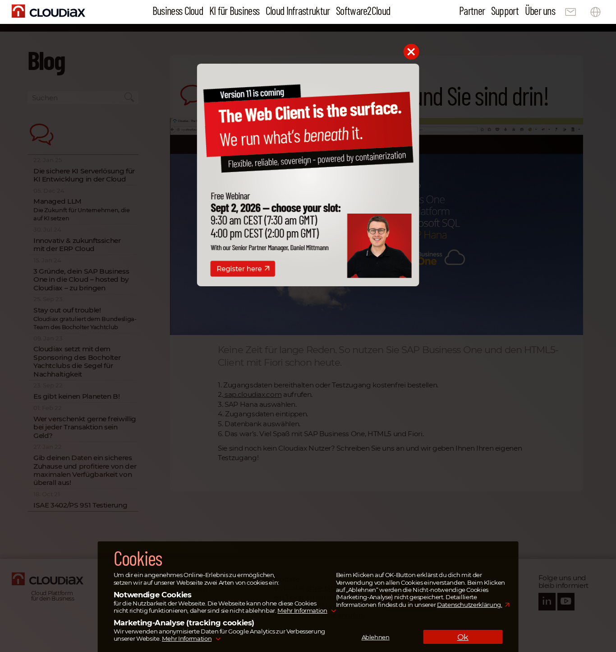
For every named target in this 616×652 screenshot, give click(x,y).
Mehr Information (302, 610)
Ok (463, 637)
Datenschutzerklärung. (469, 604)
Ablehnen (376, 637)
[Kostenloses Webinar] (308, 283)
